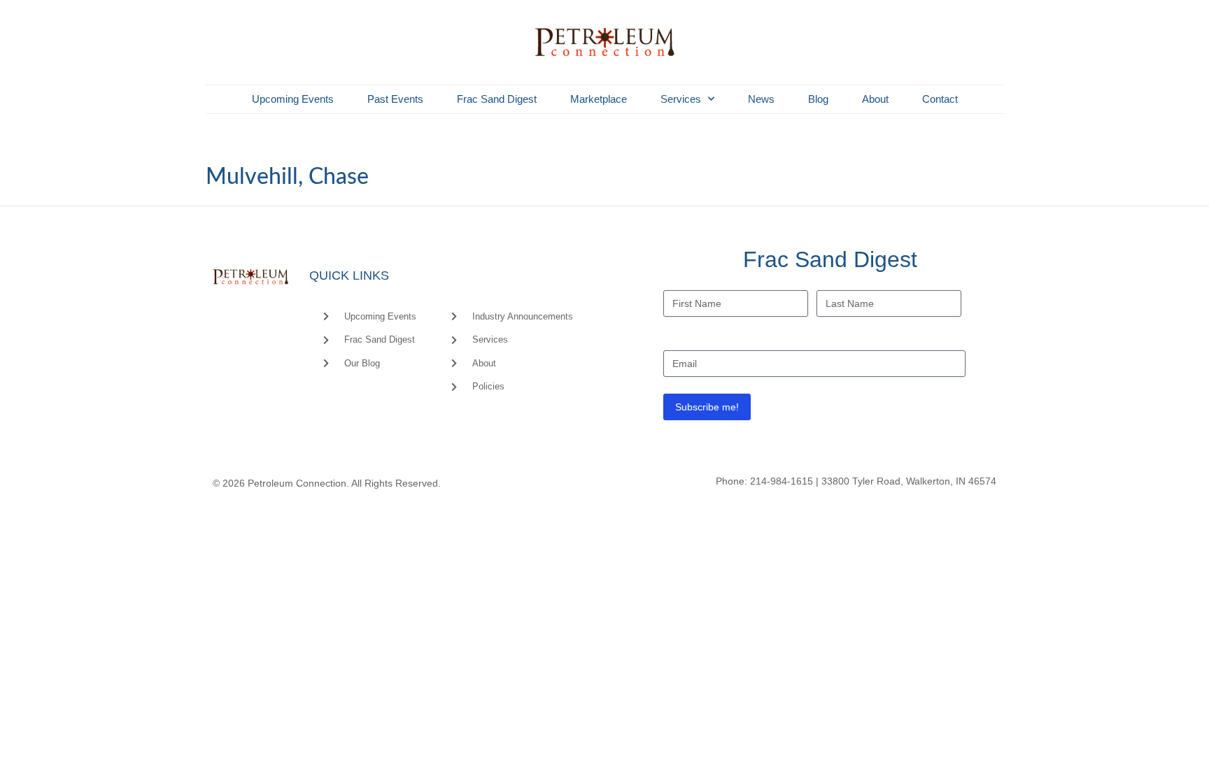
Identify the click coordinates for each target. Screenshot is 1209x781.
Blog (818, 99)
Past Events (395, 99)
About (875, 99)
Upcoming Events (293, 99)
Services (680, 99)
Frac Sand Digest (497, 99)
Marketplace (598, 99)
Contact (940, 99)
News (761, 99)
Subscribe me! (707, 407)
